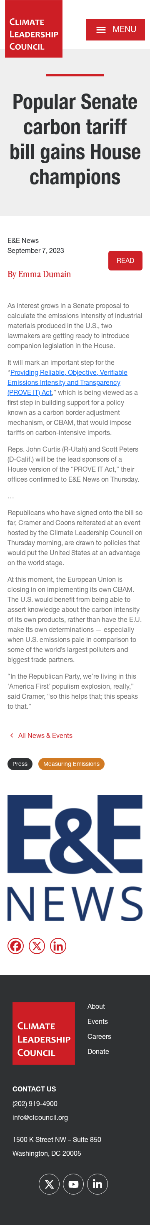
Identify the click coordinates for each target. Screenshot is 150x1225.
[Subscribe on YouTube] (73, 1184)
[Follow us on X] (49, 1184)
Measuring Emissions (71, 764)
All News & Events (45, 736)
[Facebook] (16, 946)
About (96, 1007)
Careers (99, 1037)
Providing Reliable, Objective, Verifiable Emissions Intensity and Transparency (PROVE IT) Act (68, 383)
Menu (124, 30)
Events (98, 1022)
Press (20, 764)
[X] (37, 946)
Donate (98, 1052)
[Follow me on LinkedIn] (97, 1184)
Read (125, 261)
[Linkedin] (58, 946)
